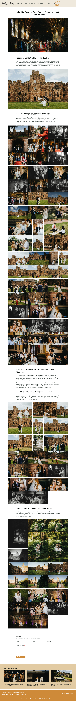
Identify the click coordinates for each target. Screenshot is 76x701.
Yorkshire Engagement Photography (33, 3)
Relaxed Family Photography (8, 694)
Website (49, 641)
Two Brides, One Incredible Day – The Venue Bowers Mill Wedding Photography (37, 685)
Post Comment (20, 656)
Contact (57, 5)
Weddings (19, 3)
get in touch (18, 514)
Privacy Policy (23, 694)
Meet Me (57, 4)
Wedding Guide (57, 2)
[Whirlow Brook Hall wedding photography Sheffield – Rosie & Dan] (61, 676)
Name (18, 641)
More (49, 3)
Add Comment (21, 645)
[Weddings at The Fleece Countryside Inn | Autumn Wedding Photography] (14, 676)
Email (33, 641)
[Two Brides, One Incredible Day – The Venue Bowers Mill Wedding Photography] (38, 676)
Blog (45, 3)
